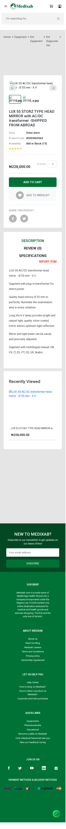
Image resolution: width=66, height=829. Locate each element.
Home (7, 37)
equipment (20, 37)
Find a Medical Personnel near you (33, 738)
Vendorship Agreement (33, 660)
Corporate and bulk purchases (32, 698)
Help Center (33, 682)
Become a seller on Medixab (33, 733)
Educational (33, 729)
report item (48, 261)
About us (32, 639)
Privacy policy (33, 656)
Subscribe (32, 563)
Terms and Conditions (33, 651)
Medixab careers (32, 647)
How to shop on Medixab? (32, 686)
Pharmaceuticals (32, 725)
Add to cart (32, 182)
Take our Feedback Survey (33, 742)
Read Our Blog (32, 643)
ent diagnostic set (52, 41)
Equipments (33, 721)
